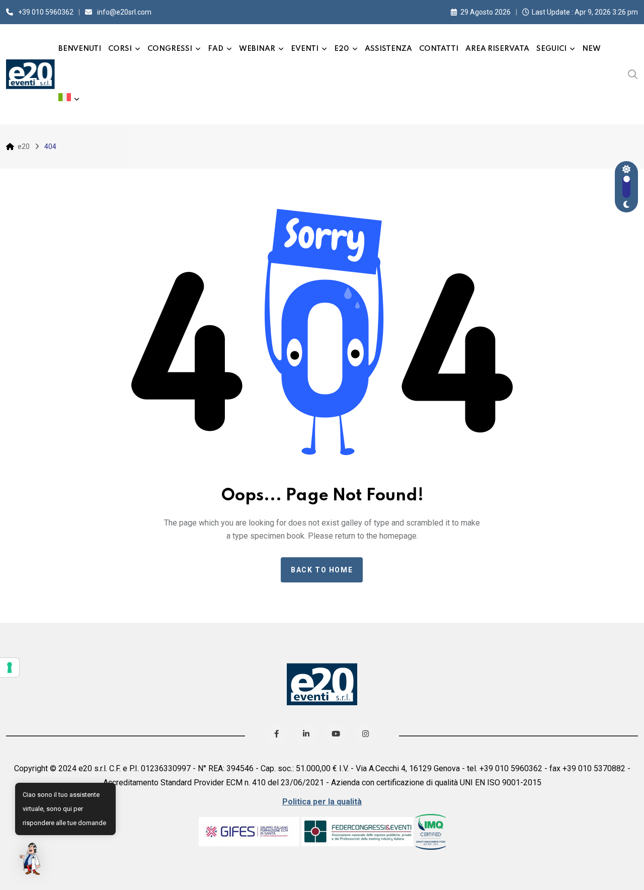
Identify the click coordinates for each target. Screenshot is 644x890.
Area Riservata (497, 48)
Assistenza (388, 48)
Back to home (322, 570)
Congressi (169, 48)
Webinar (257, 48)
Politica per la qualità (322, 801)
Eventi (304, 48)
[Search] (633, 73)
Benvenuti (79, 48)
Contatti (438, 48)
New (591, 48)
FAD (215, 48)
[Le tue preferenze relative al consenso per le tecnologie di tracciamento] (9, 667)
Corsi (120, 48)
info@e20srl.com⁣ (124, 12)
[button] (31, 859)
